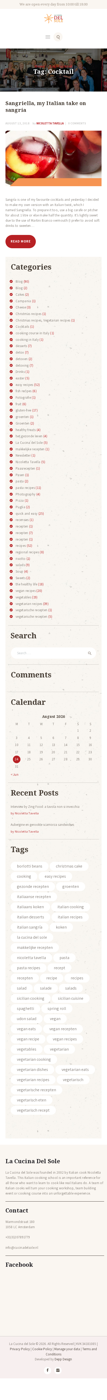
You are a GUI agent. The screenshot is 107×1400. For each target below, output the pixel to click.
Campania (23, 301)
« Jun (15, 774)
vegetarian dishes (32, 1069)
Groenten (22, 423)
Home (40, 66)
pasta (20, 481)
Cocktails (22, 326)
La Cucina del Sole (29, 442)
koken (61, 927)
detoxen (22, 359)
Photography (25, 494)
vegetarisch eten (31, 1100)
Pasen (20, 475)
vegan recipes (26, 591)
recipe (51, 978)
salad (21, 988)
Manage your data (67, 1349)
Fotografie (23, 397)
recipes (21, 545)
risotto (20, 558)
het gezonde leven (29, 436)
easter (20, 378)
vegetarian (59, 1049)
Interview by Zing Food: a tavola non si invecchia (45, 806)
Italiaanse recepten (34, 896)
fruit (19, 404)
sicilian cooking (30, 998)
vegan (55, 1018)
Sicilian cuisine (70, 998)
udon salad (26, 1018)
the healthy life (26, 584)
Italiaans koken (30, 907)
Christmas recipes (28, 314)
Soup (19, 571)
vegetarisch (73, 1079)
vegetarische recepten (31, 610)
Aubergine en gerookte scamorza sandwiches (42, 824)
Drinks (20, 371)
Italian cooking (70, 907)
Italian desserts (30, 917)
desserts (21, 346)
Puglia (20, 507)
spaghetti (25, 1008)
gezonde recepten (33, 886)
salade (46, 988)
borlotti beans (29, 866)
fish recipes (24, 391)
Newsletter (23, 455)
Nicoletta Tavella (48, 123)
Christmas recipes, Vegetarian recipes (43, 320)
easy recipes (24, 385)
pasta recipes (25, 488)
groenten (22, 417)
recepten (22, 526)
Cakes (20, 294)
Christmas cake (69, 866)
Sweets (20, 578)
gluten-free (23, 410)
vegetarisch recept (33, 1110)
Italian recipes (70, 917)
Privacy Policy (20, 1349)
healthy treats (26, 430)
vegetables (23, 597)
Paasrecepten (25, 468)
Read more (21, 241)
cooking (24, 876)
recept (59, 968)
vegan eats (26, 1029)
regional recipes (27, 552)
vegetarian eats (75, 1069)
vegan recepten (63, 1029)
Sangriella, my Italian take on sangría (45, 107)
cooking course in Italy (32, 333)
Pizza (20, 500)
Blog (19, 281)
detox (20, 352)
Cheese (21, 307)
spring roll (57, 1008)
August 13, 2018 (17, 123)
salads (20, 565)
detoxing (22, 365)
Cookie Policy (42, 1349)
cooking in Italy (27, 339)
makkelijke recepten (30, 449)
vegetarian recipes (29, 604)
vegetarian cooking (34, 1059)
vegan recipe (28, 1039)
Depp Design (63, 1359)
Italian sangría (29, 927)
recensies (22, 520)
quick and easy (26, 513)
